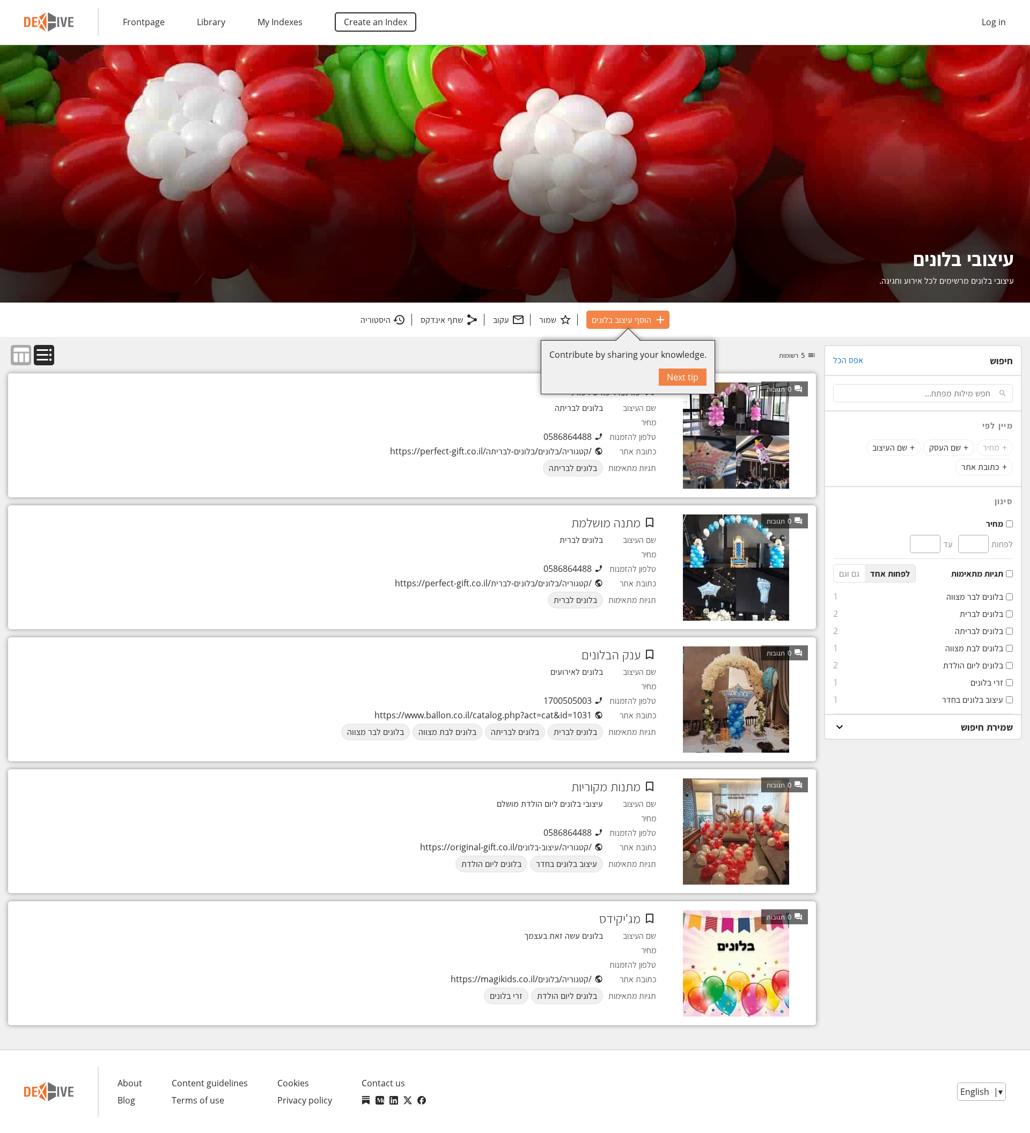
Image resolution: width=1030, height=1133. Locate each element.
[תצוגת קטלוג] (44, 355)
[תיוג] (649, 522)
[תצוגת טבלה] (21, 355)
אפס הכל (848, 360)
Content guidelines (210, 1083)
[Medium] (380, 1100)
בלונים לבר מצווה (974, 596)
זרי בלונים (986, 682)
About (129, 1083)
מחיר (994, 523)
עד (948, 544)
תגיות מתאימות (977, 573)
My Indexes (280, 22)
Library (211, 22)
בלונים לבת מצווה (974, 648)
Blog (126, 1100)
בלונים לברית (981, 614)
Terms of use (198, 1100)
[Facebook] (422, 1100)
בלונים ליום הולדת (973, 665)
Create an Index (375, 22)
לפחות (1002, 544)
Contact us (383, 1083)
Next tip (682, 377)
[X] (408, 1100)
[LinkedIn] (394, 1100)
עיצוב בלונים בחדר (972, 699)
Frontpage (144, 22)
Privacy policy (304, 1100)
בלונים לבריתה (979, 631)
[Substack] (366, 1100)
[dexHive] (48, 22)
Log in (994, 22)
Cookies (293, 1083)
